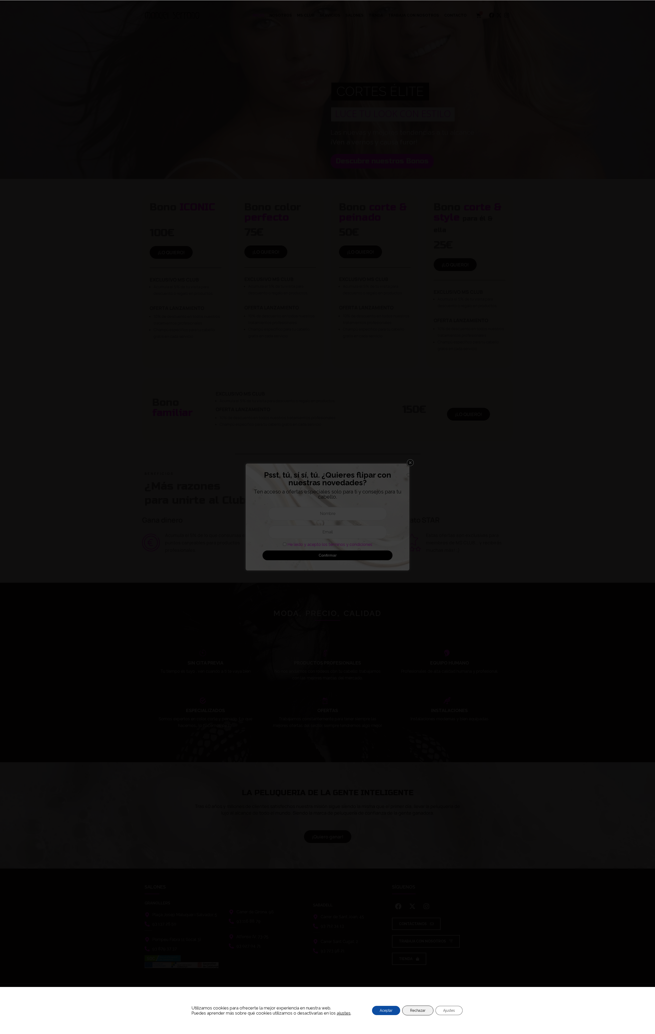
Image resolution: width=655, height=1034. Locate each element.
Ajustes (449, 1010)
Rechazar (417, 1010)
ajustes (344, 1013)
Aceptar (386, 1010)
